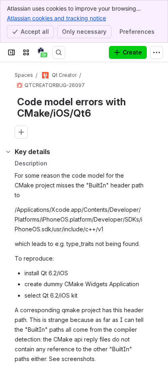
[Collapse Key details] (8, 152)
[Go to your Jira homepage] (42, 52)
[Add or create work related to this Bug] (21, 132)
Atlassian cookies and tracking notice (56, 18)
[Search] (58, 52)
